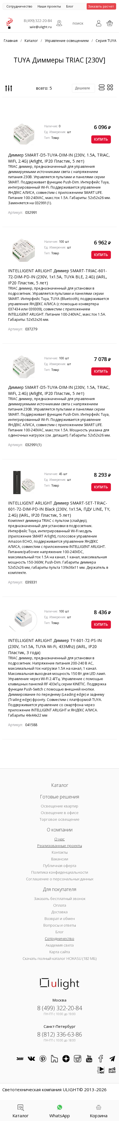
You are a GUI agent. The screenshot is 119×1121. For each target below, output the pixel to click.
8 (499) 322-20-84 (38, 20)
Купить (101, 139)
